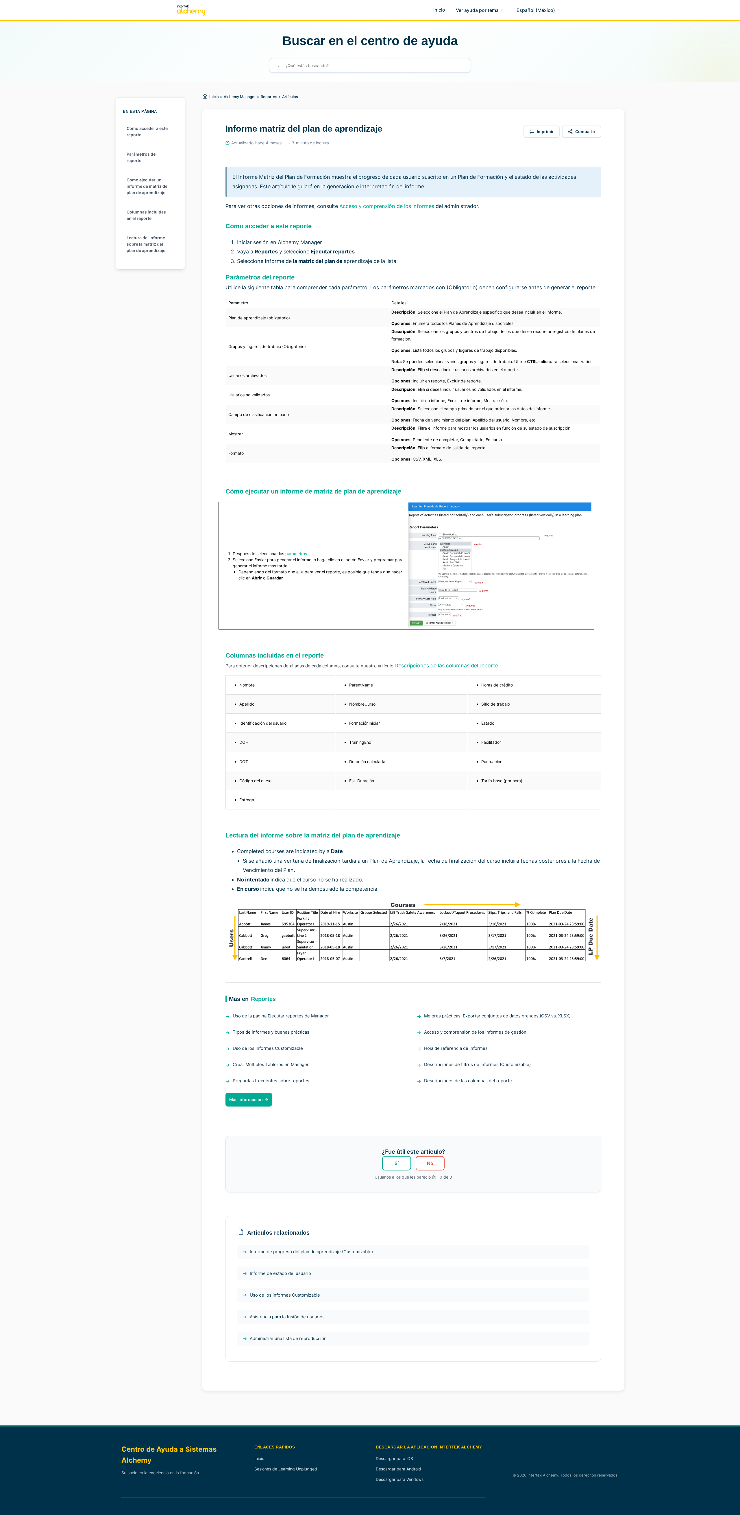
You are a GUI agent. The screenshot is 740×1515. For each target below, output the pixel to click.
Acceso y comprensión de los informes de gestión (475, 1032)
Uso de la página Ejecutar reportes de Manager (281, 1016)
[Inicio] (191, 10)
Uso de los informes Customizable (268, 1048)
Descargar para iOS (394, 1458)
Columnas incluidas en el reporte (146, 215)
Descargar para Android (398, 1468)
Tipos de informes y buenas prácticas (271, 1032)
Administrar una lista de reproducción (288, 1338)
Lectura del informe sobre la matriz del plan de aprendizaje (146, 244)
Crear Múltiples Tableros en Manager (271, 1064)
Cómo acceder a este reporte (147, 131)
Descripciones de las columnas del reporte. (447, 665)
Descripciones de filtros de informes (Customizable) (477, 1064)
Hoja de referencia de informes (456, 1048)
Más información (246, 1099)
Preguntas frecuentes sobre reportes (271, 1080)
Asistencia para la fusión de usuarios (287, 1316)
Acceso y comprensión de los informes (386, 206)
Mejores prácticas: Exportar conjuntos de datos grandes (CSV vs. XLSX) (497, 1016)
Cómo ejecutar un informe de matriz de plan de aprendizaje (147, 186)
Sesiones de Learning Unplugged (285, 1468)
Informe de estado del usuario (280, 1273)
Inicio (214, 96)
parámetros (296, 553)
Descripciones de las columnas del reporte (468, 1080)
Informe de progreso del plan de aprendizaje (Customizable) (311, 1251)
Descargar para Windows (399, 1479)
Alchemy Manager (240, 96)
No (430, 1163)
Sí (397, 1163)
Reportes (269, 96)
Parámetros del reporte (142, 157)
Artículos (290, 96)
